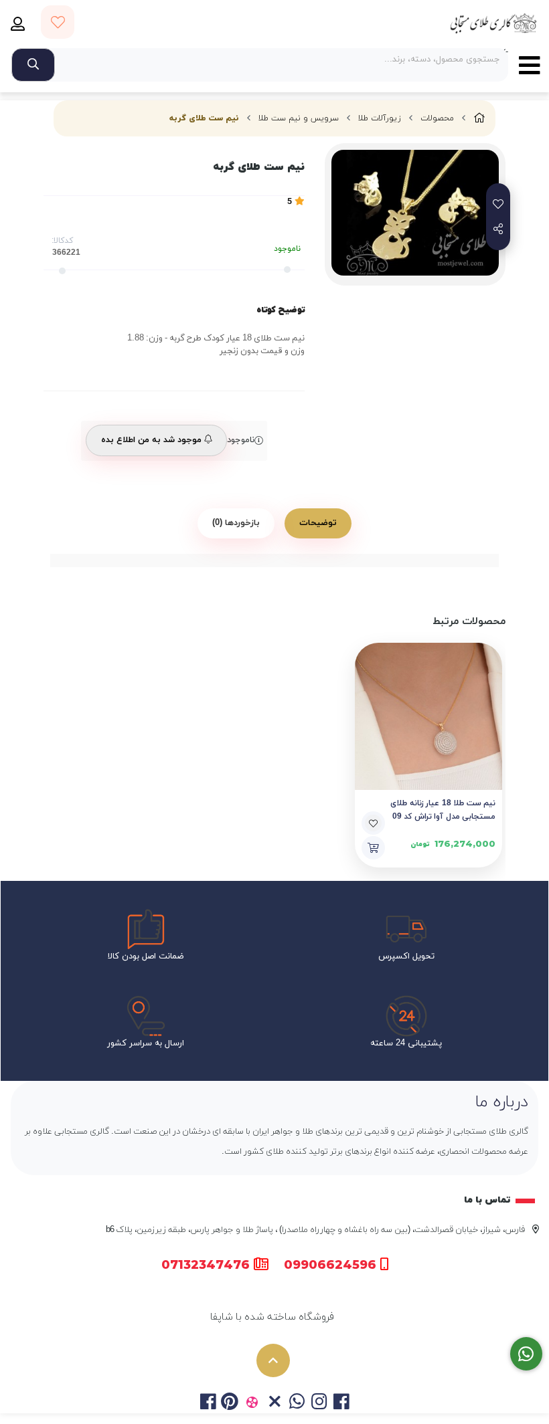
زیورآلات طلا (379, 118)
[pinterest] (230, 1403)
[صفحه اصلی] (479, 118)
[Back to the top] (273, 1360)
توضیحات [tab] (318, 523)
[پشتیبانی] (526, 1354)
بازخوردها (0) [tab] (236, 523)
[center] (33, 65)
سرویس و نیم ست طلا (298, 118)
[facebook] (207, 1403)
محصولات (437, 118)
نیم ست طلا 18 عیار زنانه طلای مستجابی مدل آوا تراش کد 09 (442, 810)
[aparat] (252, 1403)
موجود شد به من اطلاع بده (152, 440)
